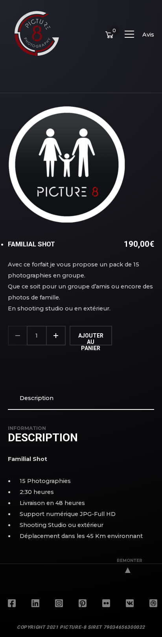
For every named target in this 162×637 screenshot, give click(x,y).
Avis (148, 34)
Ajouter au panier (90, 338)
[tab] (81, 398)
